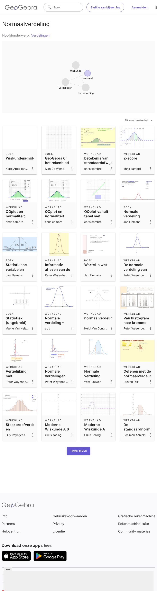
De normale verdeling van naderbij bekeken (135, 272)
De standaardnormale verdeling (139, 429)
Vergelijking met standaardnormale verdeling (22, 378)
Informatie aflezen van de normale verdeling (57, 272)
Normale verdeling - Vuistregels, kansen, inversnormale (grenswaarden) (59, 329)
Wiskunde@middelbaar (26, 158)
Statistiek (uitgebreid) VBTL (16, 322)
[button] (78, 451)
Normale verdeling (131, 213)
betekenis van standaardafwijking (101, 160)
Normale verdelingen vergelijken (55, 376)
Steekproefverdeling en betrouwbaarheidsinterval (28, 429)
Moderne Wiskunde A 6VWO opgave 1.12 (96, 431)
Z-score (130, 158)
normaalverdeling (99, 318)
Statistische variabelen (16, 267)
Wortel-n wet (95, 265)
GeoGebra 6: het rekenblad (57, 160)
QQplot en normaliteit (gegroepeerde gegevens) (18, 218)
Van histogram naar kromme (136, 320)
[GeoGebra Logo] (21, 7)
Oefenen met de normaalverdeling (138, 373)
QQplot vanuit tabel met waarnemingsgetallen (103, 216)
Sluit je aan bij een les (105, 7)
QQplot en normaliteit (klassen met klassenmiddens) (60, 218)
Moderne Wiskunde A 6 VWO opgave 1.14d (57, 431)
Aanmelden (140, 7)
